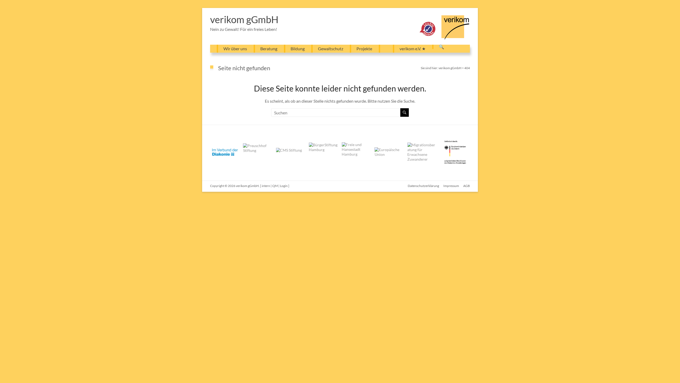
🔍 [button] (441, 47)
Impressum (451, 186)
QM (275, 186)
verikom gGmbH (244, 19)
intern (266, 186)
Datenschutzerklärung (423, 186)
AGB (466, 186)
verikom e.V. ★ (413, 48)
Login (284, 186)
